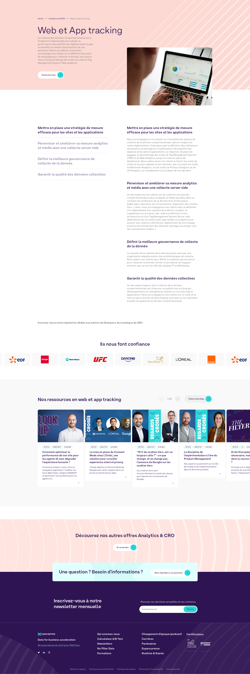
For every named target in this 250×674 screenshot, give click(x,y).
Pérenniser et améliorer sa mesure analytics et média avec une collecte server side (73, 145)
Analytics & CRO (57, 18)
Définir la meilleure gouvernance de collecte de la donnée (66, 161)
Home (40, 18)
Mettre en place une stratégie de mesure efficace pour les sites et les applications (70, 130)
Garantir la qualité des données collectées (72, 174)
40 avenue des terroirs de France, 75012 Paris (59, 645)
